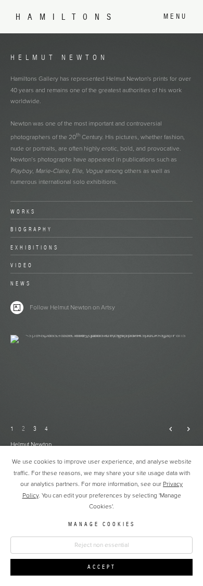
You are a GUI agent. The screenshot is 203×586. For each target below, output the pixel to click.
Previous (166, 429)
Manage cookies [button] (101, 524)
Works (23, 211)
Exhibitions (34, 247)
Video (21, 265)
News (20, 283)
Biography (31, 229)
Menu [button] (175, 16)
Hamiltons (67, 17)
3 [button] (34, 428)
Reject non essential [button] (101, 544)
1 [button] (12, 428)
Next (184, 429)
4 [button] (46, 428)
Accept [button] (101, 567)
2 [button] (23, 428)
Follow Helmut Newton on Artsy (72, 307)
